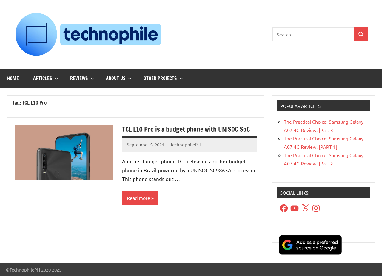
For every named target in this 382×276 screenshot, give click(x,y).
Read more (138, 198)
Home (13, 78)
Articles (42, 78)
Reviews (79, 78)
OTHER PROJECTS (160, 78)
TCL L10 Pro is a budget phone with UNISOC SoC (186, 129)
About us (116, 78)
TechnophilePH (185, 144)
